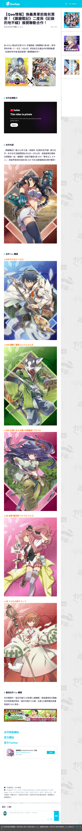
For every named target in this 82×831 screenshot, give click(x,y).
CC (15, 790)
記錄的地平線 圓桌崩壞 (38, 795)
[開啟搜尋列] (66, 3)
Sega (6, 792)
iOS (51, 790)
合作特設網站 (11, 732)
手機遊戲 (10, 788)
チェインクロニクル (16, 792)
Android (9, 790)
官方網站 (9, 737)
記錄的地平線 (23, 795)
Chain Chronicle (28, 790)
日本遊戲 (18, 788)
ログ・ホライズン (31, 792)
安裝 (50, 752)
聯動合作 (13, 795)
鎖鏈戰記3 (7, 797)
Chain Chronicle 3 (42, 790)
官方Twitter (11, 742)
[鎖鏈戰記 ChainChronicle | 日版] (30, 752)
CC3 (19, 790)
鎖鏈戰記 (51, 795)
